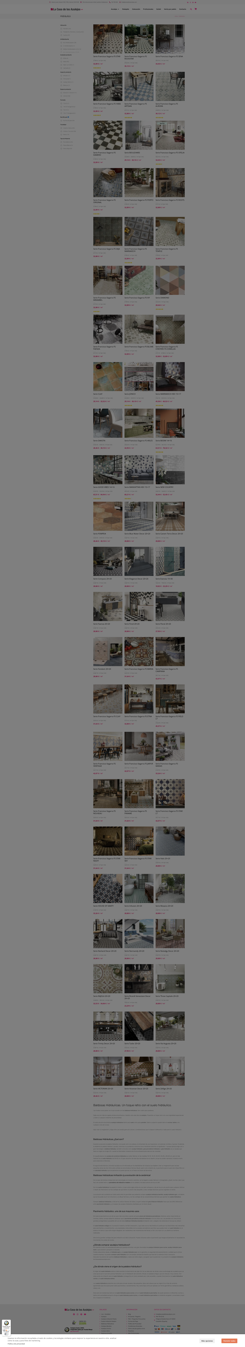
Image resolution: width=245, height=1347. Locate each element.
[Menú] (10, 1321)
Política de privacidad (16, 1344)
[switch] (6, 1334)
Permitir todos (229, 1341)
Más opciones (207, 1341)
